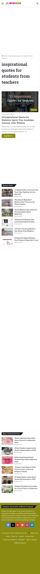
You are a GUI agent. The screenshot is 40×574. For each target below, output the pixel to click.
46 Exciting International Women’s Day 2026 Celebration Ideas (25, 459)
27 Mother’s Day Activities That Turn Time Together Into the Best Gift (26, 192)
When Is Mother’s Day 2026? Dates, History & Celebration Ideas (24, 440)
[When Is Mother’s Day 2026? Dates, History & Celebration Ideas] (7, 441)
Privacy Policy (29, 536)
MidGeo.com (34, 533)
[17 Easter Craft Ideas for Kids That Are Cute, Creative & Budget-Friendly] (7, 470)
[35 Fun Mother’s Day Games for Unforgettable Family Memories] (7, 212)
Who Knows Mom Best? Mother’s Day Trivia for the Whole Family (24, 202)
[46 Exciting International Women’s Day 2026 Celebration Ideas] (7, 460)
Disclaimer (21, 539)
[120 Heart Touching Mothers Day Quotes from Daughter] (7, 232)
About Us (14, 536)
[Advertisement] (20, 29)
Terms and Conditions (10, 539)
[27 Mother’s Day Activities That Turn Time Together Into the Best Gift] (7, 193)
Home (5, 56)
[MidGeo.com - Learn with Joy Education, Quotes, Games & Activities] (13, 3)
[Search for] (37, 4)
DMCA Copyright (31, 539)
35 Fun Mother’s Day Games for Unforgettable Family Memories (25, 212)
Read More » (8, 136)
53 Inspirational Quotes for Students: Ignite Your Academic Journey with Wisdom (18, 120)
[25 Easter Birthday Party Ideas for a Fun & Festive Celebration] (7, 489)
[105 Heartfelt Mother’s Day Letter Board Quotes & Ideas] (7, 222)
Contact (21, 536)
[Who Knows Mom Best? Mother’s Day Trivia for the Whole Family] (7, 203)
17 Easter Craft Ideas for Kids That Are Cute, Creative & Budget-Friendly (25, 469)
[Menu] (3, 4)
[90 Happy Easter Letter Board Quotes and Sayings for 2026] (7, 480)
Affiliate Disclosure (20, 543)
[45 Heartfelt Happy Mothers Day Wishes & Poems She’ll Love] (7, 241)
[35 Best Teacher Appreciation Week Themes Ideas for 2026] (7, 451)
